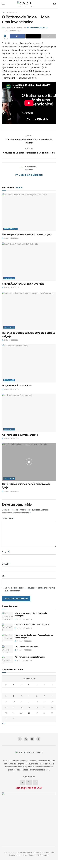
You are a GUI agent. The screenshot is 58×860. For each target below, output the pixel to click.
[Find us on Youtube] (32, 739)
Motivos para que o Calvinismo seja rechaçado (27, 234)
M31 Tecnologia (42, 855)
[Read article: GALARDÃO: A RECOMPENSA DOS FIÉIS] (29, 261)
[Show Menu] (3, 4)
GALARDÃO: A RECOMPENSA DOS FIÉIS (23, 283)
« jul (3, 723)
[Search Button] (54, 4)
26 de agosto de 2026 (10, 238)
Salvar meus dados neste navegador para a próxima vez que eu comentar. (30, 589)
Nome (5, 552)
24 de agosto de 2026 (10, 287)
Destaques (13, 12)
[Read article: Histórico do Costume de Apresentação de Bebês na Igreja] (29, 311)
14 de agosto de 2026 (10, 438)
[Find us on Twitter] (26, 739)
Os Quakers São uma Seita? (17, 385)
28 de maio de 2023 (12, 31)
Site (4, 576)
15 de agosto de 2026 (10, 389)
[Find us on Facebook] (20, 739)
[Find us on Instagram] (35, 782)
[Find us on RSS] (38, 739)
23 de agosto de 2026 (10, 340)
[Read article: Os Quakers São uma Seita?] (29, 363)
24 (14, 713)
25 (21, 713)
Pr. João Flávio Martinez (37, 28)
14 (44, 702)
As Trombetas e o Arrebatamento (20, 434)
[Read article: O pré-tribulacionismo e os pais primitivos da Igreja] (29, 462)
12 (29, 702)
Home (4, 12)
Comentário (8, 518)
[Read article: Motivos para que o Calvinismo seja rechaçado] (29, 212)
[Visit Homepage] (28, 4)
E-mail (6, 564)
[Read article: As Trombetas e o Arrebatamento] (29, 413)
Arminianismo (10, 229)
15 (52, 702)
